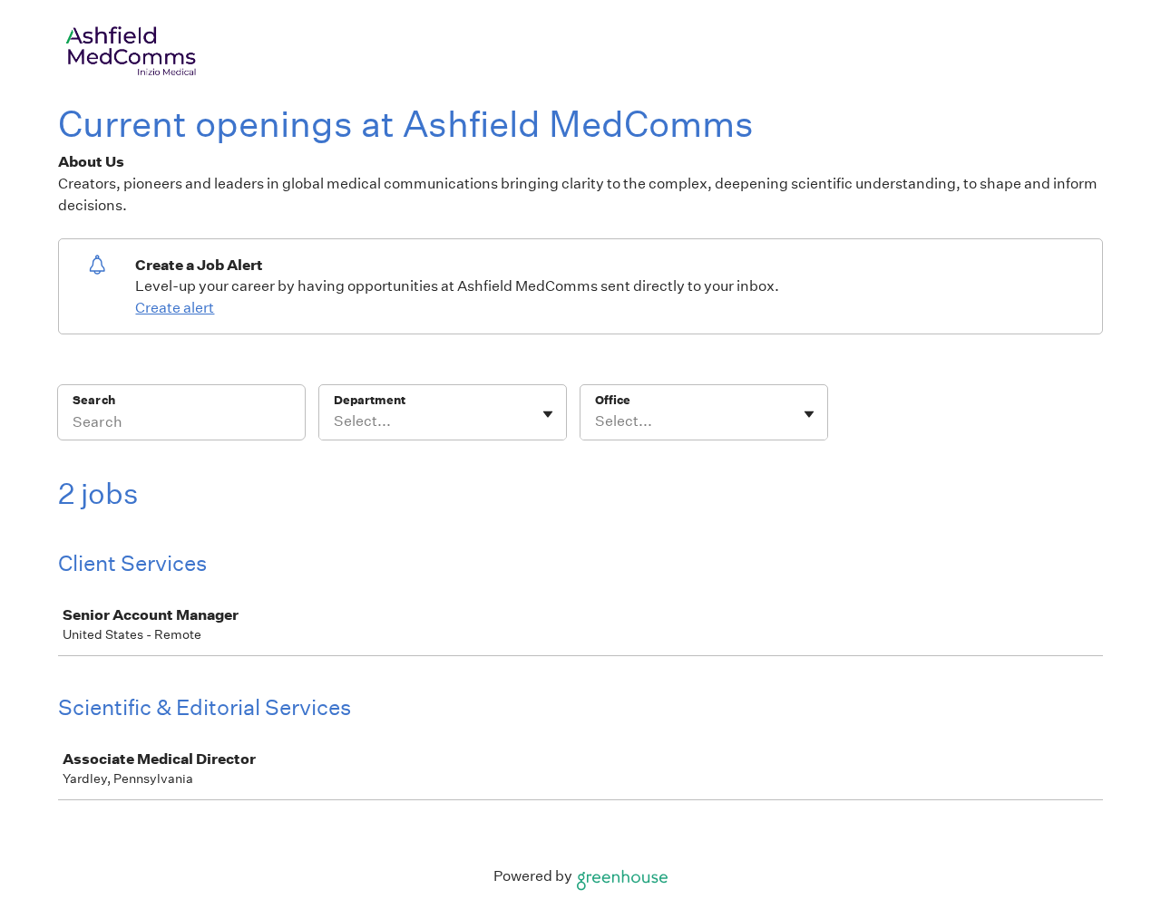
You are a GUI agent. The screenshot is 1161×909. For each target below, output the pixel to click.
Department (369, 400)
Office (612, 400)
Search (94, 400)
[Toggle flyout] (548, 414)
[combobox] (335, 421)
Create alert (174, 307)
